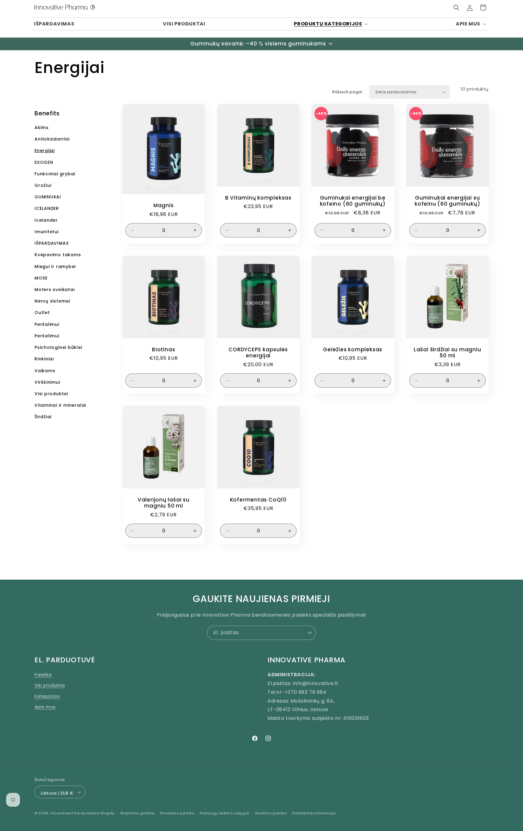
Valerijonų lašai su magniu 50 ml (163, 503)
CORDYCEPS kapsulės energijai (258, 352)
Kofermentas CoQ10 (258, 500)
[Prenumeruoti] (309, 633)
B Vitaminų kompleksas (258, 198)
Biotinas (163, 349)
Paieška (43, 674)
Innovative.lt (62, 813)
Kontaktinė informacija (314, 813)
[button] (330, 24)
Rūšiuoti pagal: (347, 92)
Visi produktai (50, 685)
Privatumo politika (177, 813)
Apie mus (45, 707)
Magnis (163, 205)
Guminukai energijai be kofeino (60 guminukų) (353, 201)
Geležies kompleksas (352, 349)
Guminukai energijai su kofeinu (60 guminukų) (447, 201)
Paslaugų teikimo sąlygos (224, 813)
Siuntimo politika (271, 813)
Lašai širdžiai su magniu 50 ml (447, 352)
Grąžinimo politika (137, 813)
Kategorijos (47, 696)
